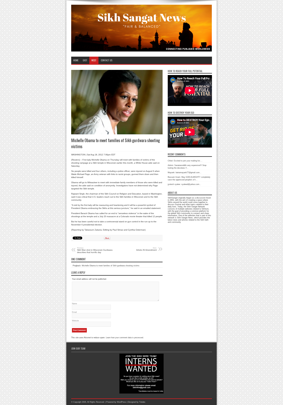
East (85, 60)
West (93, 60)
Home (75, 60)
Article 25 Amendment (146, 249)
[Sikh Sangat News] (141, 49)
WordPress (121, 402)
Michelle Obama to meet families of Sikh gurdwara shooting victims (110, 266)
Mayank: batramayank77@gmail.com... (184, 172)
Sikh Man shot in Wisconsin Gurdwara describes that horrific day (94, 250)
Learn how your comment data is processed (124, 337)
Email (74, 312)
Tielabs (142, 402)
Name (74, 303)
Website (75, 321)
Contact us (106, 60)
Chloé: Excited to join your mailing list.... (185, 161)
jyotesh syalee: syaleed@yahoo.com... (184, 184)
